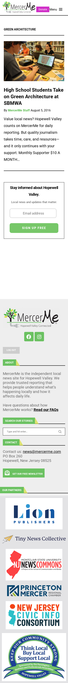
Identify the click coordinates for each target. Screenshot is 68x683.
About (9, 362)
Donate (43, 9)
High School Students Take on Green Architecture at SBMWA (33, 96)
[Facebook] (29, 336)
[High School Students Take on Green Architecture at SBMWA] (34, 61)
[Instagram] (39, 336)
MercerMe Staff (19, 110)
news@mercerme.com (42, 451)
